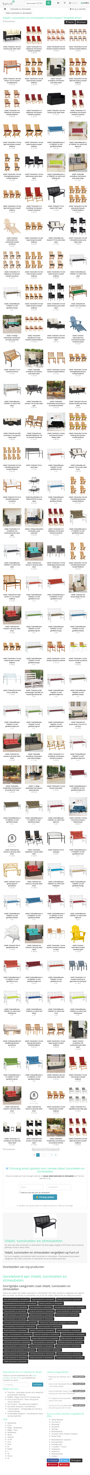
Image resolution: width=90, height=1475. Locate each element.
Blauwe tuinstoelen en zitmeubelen (41, 1315)
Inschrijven (38, 1384)
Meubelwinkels (56, 1431)
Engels (10, 1449)
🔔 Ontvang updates (45, 1197)
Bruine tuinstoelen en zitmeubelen (15, 1331)
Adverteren (55, 1451)
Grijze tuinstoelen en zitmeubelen (15, 1311)
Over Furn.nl (55, 1422)
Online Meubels (57, 1420)
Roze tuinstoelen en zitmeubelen (41, 1307)
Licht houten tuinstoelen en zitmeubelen (17, 1342)
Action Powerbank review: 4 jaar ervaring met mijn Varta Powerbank (66, 1392)
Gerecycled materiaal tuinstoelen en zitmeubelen (20, 1323)
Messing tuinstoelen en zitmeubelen (41, 1319)
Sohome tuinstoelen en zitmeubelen (69, 1354)
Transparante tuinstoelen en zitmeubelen (69, 1358)
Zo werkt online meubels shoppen (64, 1434)
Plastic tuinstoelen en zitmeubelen (73, 1334)
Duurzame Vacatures (15, 1406)
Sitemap (54, 1429)
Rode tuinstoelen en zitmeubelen (67, 1315)
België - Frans (13, 1430)
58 (51, 1155)
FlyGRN (10, 1397)
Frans (10, 1425)
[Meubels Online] (5, 9)
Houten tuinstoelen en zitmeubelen (15, 1346)
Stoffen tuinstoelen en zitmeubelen (15, 1315)
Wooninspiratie (57, 1454)
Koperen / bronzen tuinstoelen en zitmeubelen (19, 1350)
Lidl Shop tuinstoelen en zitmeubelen (42, 1354)
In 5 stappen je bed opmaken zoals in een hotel (66, 1399)
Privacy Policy (56, 1436)
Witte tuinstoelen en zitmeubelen (72, 1338)
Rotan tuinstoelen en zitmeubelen (15, 1319)
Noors (10, 1435)
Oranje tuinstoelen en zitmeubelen (15, 1358)
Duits (9, 1444)
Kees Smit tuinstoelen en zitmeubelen (16, 1299)
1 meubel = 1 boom (59, 1447)
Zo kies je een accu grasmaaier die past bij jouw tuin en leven (66, 1406)
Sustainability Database (16, 1413)
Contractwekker (13, 1409)
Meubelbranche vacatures (61, 1440)
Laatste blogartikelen (58, 1372)
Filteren (71, 22)
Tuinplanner (55, 1449)
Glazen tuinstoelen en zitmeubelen (15, 1354)
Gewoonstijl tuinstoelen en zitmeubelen (45, 1338)
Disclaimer (55, 1427)
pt (8, 1446)
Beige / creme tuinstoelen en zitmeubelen (18, 1334)
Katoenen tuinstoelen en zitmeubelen (47, 1334)
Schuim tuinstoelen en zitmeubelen (15, 1307)
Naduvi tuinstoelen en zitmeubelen (41, 1358)
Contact (54, 1456)
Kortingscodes (56, 1444)
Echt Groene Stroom (15, 1399)
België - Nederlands (15, 1428)
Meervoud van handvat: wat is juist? (66, 1378)
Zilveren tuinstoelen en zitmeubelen (68, 1346)
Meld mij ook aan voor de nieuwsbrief (35, 1192)
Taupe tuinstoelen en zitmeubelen (43, 1299)
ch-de (10, 1439)
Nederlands (12, 1423)
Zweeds (10, 1437)
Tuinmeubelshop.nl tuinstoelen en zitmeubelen (19, 1327)
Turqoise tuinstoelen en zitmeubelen (41, 1311)
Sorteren (82, 22)
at (8, 1458)
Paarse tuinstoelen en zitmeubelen (41, 1346)
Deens (10, 1456)
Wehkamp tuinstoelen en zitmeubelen (70, 1342)
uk (8, 1453)
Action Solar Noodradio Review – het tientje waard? (66, 1385)
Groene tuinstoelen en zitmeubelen (68, 1311)
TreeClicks (11, 1392)
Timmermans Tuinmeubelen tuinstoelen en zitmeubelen (58, 1323)
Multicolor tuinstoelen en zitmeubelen (16, 1338)
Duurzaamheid (57, 1442)
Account (74, 3)
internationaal (30, 1406)
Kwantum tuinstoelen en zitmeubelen (42, 1331)
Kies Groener (12, 1404)
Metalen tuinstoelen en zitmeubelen (69, 1299)
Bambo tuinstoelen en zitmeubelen (51, 1303)
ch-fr (9, 1442)
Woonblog (55, 1424)
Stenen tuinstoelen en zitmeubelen (49, 1327)
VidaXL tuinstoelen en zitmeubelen (15, 1362)
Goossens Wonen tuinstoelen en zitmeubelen (70, 1307)
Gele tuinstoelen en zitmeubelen (44, 1342)
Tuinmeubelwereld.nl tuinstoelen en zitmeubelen (20, 1303)
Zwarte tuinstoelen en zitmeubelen (68, 1331)
